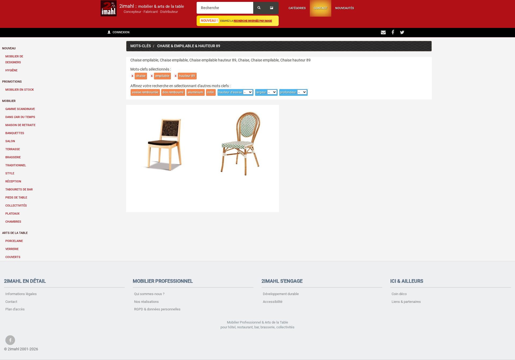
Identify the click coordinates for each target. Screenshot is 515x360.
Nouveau (9, 48)
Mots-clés (140, 46)
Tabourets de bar (19, 189)
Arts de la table (15, 233)
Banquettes (14, 133)
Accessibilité (272, 302)
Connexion (121, 32)
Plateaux (12, 213)
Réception (13, 181)
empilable (162, 76)
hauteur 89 (187, 76)
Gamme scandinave (20, 109)
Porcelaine (14, 241)
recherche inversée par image (253, 20)
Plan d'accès (15, 309)
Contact (320, 8)
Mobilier (9, 101)
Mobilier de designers (14, 59)
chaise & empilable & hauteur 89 (188, 46)
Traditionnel (15, 165)
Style (9, 173)
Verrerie (12, 249)
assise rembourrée (145, 92)
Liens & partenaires (406, 302)
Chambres (13, 221)
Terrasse (12, 149)
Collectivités (16, 205)
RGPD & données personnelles (157, 309)
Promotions (12, 81)
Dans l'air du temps (20, 117)
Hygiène (11, 70)
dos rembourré (173, 92)
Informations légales (21, 294)
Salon (10, 141)
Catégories (297, 8)
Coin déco (399, 294)
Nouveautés (344, 8)
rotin (210, 92)
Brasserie (13, 157)
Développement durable (281, 294)
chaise (140, 76)
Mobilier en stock (19, 89)
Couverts (12, 257)
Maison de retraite (20, 125)
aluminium (195, 92)
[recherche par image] (272, 8)
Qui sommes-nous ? (149, 294)
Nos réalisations (146, 302)
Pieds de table (16, 197)
